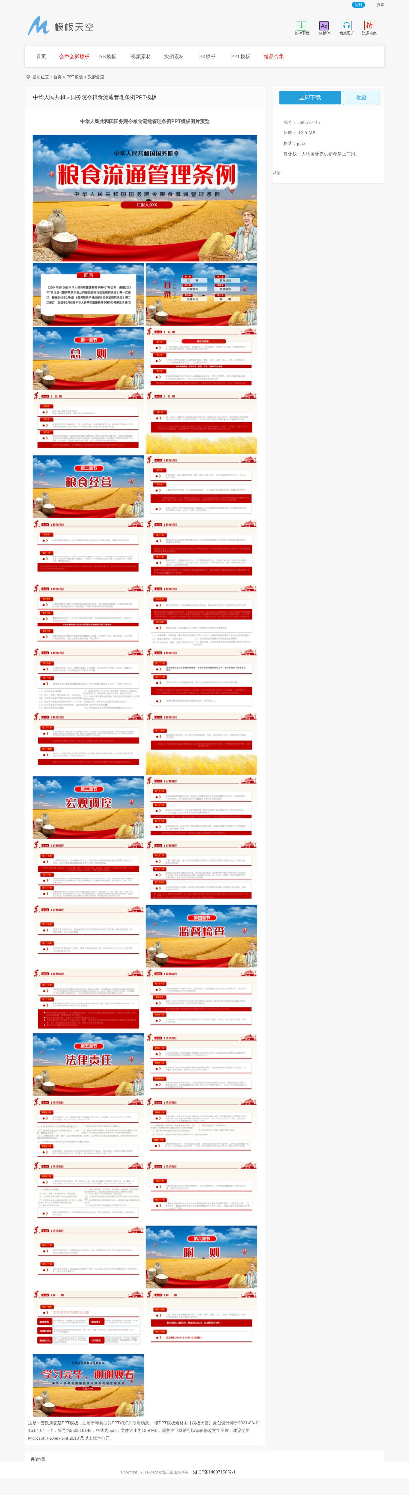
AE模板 (107, 56)
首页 (41, 56)
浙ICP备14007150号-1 (214, 1472)
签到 (358, 5)
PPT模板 (241, 56)
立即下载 (310, 98)
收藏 (361, 98)
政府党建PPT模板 (61, 1422)
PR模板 (207, 56)
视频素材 (141, 56)
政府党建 (96, 77)
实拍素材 (174, 56)
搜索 (380, 5)
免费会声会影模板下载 (61, 26)
